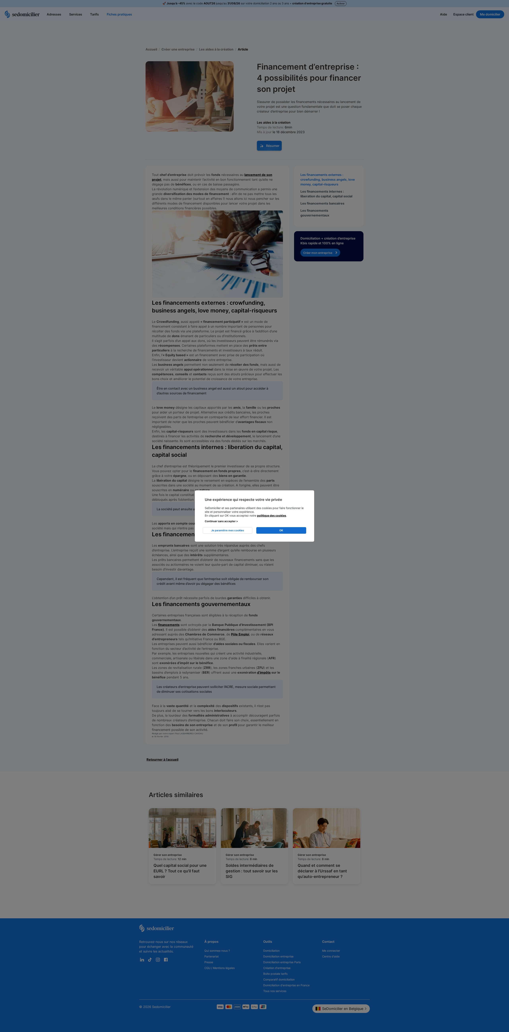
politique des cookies (271, 515)
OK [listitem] (281, 530)
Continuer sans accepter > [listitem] (221, 521)
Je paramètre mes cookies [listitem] (227, 530)
